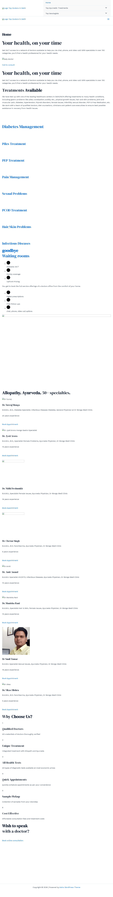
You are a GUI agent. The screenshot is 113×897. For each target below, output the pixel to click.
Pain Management (15, 177)
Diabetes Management (23, 126)
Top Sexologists (52, 13)
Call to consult (8, 65)
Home (48, 3)
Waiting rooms (15, 253)
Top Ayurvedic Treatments (57, 8)
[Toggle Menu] (106, 8)
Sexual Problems (14, 193)
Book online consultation (12, 840)
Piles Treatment (14, 144)
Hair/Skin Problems (16, 227)
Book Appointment (10, 424)
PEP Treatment (13, 160)
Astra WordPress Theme (69, 887)
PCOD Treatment (14, 210)
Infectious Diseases (16, 243)
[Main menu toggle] (108, 19)
